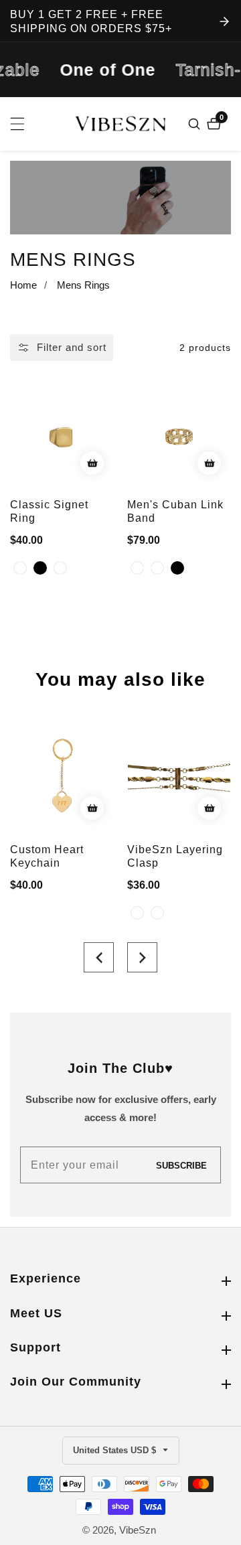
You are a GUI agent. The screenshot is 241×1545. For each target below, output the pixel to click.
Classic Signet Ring (49, 511)
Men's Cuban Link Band (175, 511)
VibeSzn (137, 1530)
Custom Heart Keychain (47, 856)
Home (23, 285)
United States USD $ (116, 1450)
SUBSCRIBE (181, 1165)
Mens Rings (83, 285)
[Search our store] (196, 124)
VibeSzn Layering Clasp (175, 856)
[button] (99, 957)
